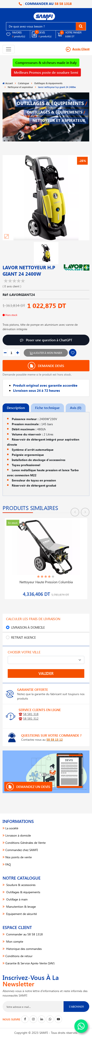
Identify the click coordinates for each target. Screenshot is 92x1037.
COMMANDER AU (48, 3)
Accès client (80, 49)
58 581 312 (31, 718)
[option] (46, 556)
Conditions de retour (19, 956)
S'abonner (76, 1006)
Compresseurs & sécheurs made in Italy (46, 62)
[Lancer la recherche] (81, 26)
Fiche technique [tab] (47, 407)
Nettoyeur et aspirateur (20, 87)
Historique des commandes (23, 949)
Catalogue (23, 83)
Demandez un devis (32, 786)
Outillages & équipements (48, 83)
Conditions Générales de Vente (25, 843)
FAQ (8, 864)
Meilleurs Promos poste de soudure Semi (46, 72)
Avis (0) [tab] (75, 407)
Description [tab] (16, 407)
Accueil (9, 83)
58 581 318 (31, 714)
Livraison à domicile (28, 627)
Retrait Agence (23, 637)
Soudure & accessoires (20, 885)
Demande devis (50, 365)
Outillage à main (16, 899)
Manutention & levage (20, 906)
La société (11, 828)
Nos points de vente (18, 857)
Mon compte (14, 941)
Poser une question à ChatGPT (48, 340)
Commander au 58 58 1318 (24, 934)
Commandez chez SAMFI (21, 850)
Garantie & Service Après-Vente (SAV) (30, 963)
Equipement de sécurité (21, 914)
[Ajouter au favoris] (72, 352)
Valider (46, 673)
